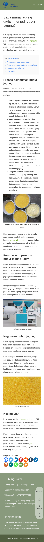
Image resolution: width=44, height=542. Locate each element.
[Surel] (21, 464)
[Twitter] (11, 459)
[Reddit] (25, 459)
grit (30, 443)
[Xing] (11, 464)
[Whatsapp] (16, 464)
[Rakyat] (35, 459)
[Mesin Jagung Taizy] (10, 5)
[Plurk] (6, 464)
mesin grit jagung (17, 240)
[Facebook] (6, 459)
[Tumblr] (30, 459)
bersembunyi (13, 58)
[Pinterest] (21, 459)
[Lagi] (25, 464)
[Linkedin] (16, 459)
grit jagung (32, 41)
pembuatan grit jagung (27, 419)
